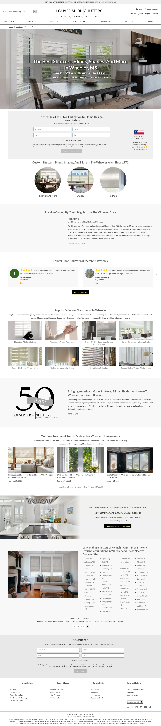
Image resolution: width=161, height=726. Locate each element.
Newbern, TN (125, 595)
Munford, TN (124, 588)
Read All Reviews (80, 292)
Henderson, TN (107, 591)
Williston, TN (142, 606)
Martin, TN (124, 575)
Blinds (53, 21)
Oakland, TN (124, 599)
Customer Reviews (57, 698)
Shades (31, 21)
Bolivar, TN (88, 575)
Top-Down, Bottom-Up (18, 698)
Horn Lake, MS (107, 608)
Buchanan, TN (89, 586)
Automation (14, 689)
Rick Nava (73, 218)
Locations (19, 27)
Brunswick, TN (89, 582)
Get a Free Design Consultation (118, 526)
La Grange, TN (125, 571)
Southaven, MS (142, 575)
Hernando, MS (107, 598)
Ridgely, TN (141, 558)
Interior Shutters (47, 195)
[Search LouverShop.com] (87, 626)
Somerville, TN (142, 572)
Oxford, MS (124, 608)
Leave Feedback (97, 698)
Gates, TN (105, 572)
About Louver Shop (57, 692)
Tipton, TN (141, 586)
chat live (71, 644)
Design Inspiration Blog (12, 12)
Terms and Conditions (50, 146)
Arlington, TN (89, 562)
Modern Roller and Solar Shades (62, 368)
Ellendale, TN (107, 565)
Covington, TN (89, 603)
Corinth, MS (89, 599)
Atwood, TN (89, 565)
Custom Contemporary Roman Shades (135, 342)
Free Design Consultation (102, 2)
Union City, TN (142, 596)
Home (11, 27)
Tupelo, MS (141, 592)
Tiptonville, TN (142, 589)
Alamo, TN (88, 558)
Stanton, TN (141, 579)
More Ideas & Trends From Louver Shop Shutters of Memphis (80, 487)
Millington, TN (125, 585)
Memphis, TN (125, 582)
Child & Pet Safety (16, 701)
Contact (151, 21)
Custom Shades (63, 683)
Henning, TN (106, 595)
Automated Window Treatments (62, 342)
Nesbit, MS (124, 592)
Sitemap (91, 716)
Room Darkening (16, 695)
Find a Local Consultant (59, 689)
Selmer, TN (141, 569)
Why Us (127, 21)
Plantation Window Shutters (25, 342)
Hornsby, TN (106, 611)
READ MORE (73, 414)
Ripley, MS (141, 562)
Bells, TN (87, 569)
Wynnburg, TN (142, 609)
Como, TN (88, 592)
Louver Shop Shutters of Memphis (90, 222)
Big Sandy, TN (89, 572)
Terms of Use (71, 716)
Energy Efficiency (16, 692)
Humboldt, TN (125, 558)
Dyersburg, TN (107, 558)
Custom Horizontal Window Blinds (25, 368)
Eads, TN (105, 562)
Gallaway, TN (107, 569)
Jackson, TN (124, 568)
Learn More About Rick (76, 243)
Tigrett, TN (141, 582)
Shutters (7, 21)
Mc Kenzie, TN (125, 578)
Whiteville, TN (142, 603)
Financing (106, 21)
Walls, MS (140, 599)
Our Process (55, 695)
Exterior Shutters (134, 683)
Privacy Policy (63, 146)
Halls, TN (105, 588)
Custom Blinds (98, 683)
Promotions (95, 689)
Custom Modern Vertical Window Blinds (136, 368)
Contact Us (95, 695)
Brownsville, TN (90, 579)
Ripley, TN (141, 565)
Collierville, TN (90, 589)
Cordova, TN (89, 596)
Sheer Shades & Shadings (99, 368)
